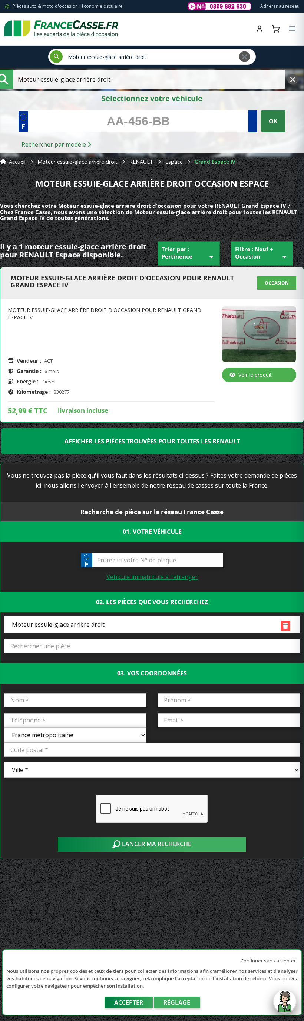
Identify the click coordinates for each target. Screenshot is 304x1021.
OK (273, 121)
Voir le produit (255, 374)
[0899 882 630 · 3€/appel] (219, 6)
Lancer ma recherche (155, 844)
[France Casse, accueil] (61, 28)
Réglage (176, 1002)
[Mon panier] (275, 28)
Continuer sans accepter (268, 960)
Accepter (128, 1002)
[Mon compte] (259, 28)
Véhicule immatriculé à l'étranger (152, 577)
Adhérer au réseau (280, 6)
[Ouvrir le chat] (284, 1005)
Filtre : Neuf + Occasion (262, 253)
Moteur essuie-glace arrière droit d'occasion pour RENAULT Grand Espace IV (122, 282)
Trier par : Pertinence (189, 253)
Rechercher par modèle (54, 144)
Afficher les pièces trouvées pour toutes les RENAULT (152, 441)
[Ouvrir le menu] (292, 28)
